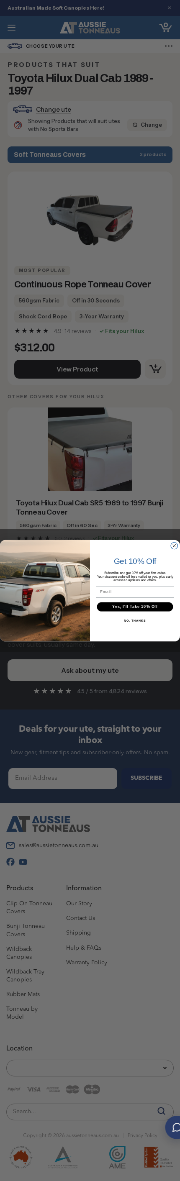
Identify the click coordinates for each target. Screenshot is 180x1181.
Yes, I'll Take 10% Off (135, 606)
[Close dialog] (174, 545)
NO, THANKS (135, 620)
